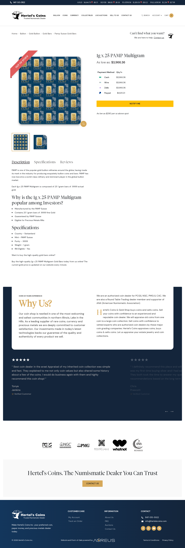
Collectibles (87, 15)
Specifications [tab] (45, 162)
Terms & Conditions (151, 540)
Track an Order (75, 521)
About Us (109, 517)
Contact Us (126, 15)
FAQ (107, 521)
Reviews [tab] (66, 162)
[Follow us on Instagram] (148, 528)
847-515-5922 (19, 2)
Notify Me (135, 103)
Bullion (56, 15)
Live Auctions (101, 15)
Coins (65, 15)
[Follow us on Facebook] (143, 528)
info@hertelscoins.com (156, 521)
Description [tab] (21, 162)
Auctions (109, 525)
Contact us (159, 37)
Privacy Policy (167, 540)
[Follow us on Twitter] (159, 528)
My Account (74, 517)
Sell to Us (114, 15)
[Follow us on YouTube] (154, 528)
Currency (74, 15)
